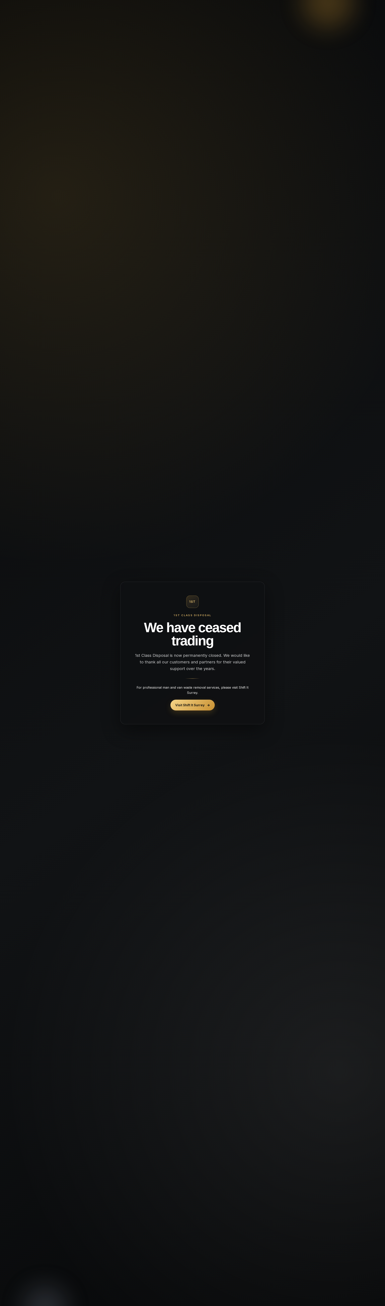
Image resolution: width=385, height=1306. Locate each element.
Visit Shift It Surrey (192, 705)
